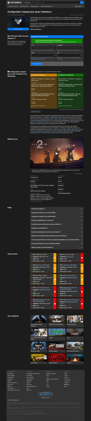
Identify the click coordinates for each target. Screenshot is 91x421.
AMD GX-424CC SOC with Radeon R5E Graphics (68, 288)
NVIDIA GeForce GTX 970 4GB (66, 94)
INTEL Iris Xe (69, 256)
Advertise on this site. (45, 397)
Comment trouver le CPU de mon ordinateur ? (43, 50)
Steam (80, 173)
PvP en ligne (45, 185)
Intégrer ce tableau (35, 111)
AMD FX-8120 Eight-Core (69, 275)
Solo (31, 185)
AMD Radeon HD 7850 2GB (42, 95)
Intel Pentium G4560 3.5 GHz (46, 119)
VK (66, 386)
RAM (32, 53)
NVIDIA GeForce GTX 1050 (68, 278)
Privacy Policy (67, 380)
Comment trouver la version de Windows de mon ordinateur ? (69, 58)
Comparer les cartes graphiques (52, 379)
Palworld (9, 380)
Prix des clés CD (13, 6)
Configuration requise (15, 15)
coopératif (51, 185)
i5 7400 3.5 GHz (78, 84)
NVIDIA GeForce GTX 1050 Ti (68, 302)
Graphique (60, 45)
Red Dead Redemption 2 (13, 382)
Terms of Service (40, 413)
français (79, 6)
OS (58, 53)
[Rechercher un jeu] (81, 2)
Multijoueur (36, 185)
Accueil (14, 2)
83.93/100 (32, 181)
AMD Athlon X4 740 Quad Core (71, 299)
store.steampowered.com (64, 193)
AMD (48, 375)
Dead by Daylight (11, 375)
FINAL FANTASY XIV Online (13, 390)
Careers (66, 375)
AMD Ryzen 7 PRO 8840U (43, 265)
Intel (47, 377)
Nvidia (48, 386)
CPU (32, 45)
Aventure (43, 191)
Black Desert (10, 379)
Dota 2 (28, 388)
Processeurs (34, 6)
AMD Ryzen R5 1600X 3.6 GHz (67, 86)
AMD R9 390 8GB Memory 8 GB (69, 95)
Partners (66, 377)
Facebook (67, 384)
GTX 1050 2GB (38, 122)
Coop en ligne (33, 187)
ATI (47, 382)
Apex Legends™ (11, 377)
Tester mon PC (18, 29)
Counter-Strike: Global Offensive (33, 373)
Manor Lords (10, 384)
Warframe (9, 386)
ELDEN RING (10, 373)
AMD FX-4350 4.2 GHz (46, 86)
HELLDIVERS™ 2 (11, 388)
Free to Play (37, 191)
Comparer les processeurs (51, 373)
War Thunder (29, 384)
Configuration (24, 6)
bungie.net (60, 185)
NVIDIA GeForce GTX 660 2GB (39, 94)
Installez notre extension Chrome (43, 42)
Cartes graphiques (46, 6)
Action (31, 191)
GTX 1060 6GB (51, 132)
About (65, 373)
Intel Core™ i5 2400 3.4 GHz (65, 84)
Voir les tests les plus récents (15, 44)
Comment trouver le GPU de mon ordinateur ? (69, 50)
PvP (40, 185)
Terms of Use (67, 379)
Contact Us (66, 382)
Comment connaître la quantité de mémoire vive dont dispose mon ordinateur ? (43, 58)
